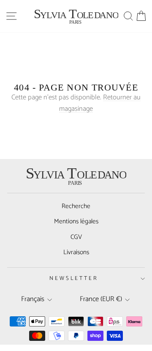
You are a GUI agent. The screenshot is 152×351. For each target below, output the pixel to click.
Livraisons (76, 252)
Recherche (76, 206)
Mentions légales (76, 221)
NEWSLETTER (74, 278)
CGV (76, 237)
